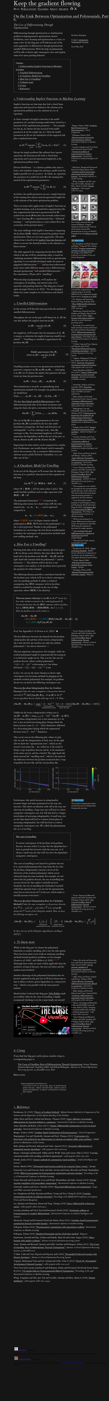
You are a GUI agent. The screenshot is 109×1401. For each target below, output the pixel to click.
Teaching (43, 9)
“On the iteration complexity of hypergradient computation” (82, 967)
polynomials (77, 42)
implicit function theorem (50, 240)
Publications (28, 9)
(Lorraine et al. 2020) (89, 296)
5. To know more (25, 82)
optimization (83, 40)
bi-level (85, 42)
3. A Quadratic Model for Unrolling (34, 76)
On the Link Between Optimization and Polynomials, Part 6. (61, 18)
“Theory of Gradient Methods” (46, 1112)
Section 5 (58, 289)
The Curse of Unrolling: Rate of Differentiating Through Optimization (50, 1064)
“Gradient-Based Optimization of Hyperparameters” (84, 128)
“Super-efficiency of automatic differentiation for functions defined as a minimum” (84, 460)
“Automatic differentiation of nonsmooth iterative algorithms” (83, 402)
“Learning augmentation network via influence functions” (83, 249)
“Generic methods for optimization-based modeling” (83, 429)
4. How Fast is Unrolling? (29, 79)
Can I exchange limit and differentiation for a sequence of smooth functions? (82, 533)
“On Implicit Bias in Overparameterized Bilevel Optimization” (83, 509)
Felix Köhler (54, 993)
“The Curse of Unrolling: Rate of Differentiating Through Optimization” (82, 475)
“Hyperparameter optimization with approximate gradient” (82, 138)
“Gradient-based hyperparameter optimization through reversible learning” (83, 174)
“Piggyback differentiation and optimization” (83, 388)
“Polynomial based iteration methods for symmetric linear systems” (81, 565)
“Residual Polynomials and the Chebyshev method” (82, 573)
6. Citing (22, 85)
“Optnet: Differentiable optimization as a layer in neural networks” (84, 374)
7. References (24, 88)
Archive (63, 9)
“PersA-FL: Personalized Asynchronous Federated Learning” (84, 364)
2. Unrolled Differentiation (30, 72)
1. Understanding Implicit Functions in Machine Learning (49, 99)
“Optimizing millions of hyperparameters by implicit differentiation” (81, 154)
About (53, 9)
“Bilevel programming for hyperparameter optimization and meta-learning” (83, 334)
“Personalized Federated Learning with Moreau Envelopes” (83, 350)
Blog (17, 9)
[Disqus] (61, 1318)
